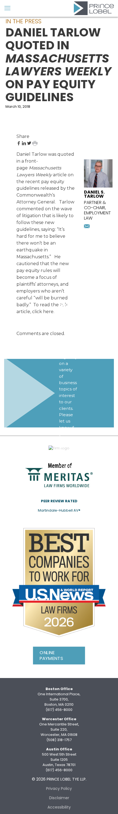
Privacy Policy (59, 788)
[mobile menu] (7, 8)
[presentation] (98, 186)
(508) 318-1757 (59, 739)
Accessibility (59, 807)
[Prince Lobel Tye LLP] (94, 8)
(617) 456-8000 (59, 709)
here (48, 311)
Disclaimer (59, 798)
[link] (59, 582)
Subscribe (70, 482)
